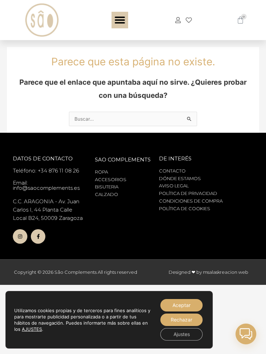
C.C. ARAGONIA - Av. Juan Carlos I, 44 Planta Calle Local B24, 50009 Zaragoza (48, 209)
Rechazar (181, 320)
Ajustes (182, 334)
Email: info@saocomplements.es (46, 185)
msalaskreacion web (225, 272)
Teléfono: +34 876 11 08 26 (46, 170)
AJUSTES (32, 329)
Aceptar (181, 305)
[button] (120, 20)
